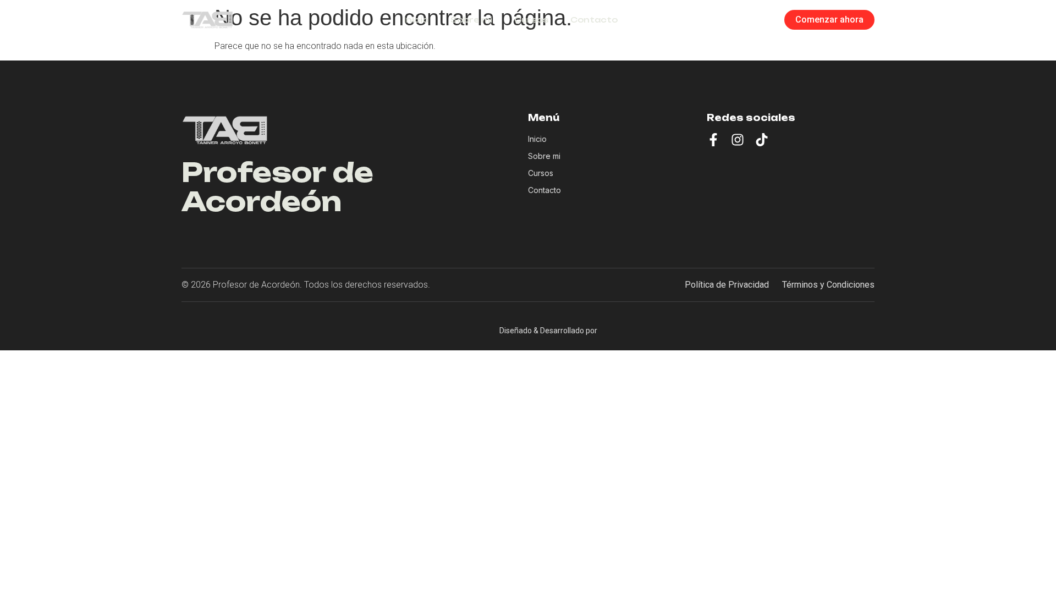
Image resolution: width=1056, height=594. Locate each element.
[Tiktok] (761, 139)
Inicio (416, 19)
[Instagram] (737, 139)
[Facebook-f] (713, 139)
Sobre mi (471, 19)
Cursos (531, 19)
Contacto (594, 19)
